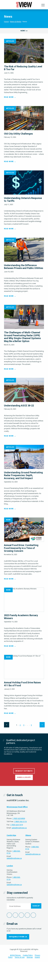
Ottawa (28, 835)
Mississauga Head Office (17, 807)
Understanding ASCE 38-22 (19, 405)
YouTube (27, 915)
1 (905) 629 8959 (18, 818)
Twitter (15, 915)
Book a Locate (24, 777)
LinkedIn (21, 915)
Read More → (10, 97)
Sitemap (30, 957)
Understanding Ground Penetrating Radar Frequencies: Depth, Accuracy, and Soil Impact (23, 475)
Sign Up (36, 906)
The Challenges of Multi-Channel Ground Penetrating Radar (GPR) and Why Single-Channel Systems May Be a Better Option (22, 337)
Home (6, 22)
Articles (10, 41)
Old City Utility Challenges (18, 133)
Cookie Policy (28, 955)
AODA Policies (15, 955)
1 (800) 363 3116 (20, 822)
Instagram (33, 915)
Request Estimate (24, 771)
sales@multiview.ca (19, 828)
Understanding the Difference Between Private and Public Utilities (23, 267)
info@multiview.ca (18, 937)
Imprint (37, 957)
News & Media (15, 22)
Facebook (9, 915)
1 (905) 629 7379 (16, 825)
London (10, 866)
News (8, 520)
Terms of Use (20, 957)
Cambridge (11, 835)
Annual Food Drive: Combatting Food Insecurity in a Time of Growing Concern (21, 548)
